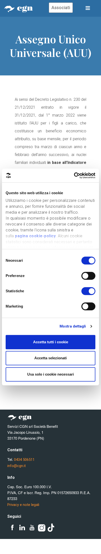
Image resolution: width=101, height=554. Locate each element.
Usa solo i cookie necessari (50, 374)
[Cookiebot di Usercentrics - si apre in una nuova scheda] (73, 175)
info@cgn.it (16, 466)
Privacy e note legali (23, 504)
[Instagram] (42, 528)
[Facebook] (12, 528)
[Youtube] (32, 528)
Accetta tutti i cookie (50, 342)
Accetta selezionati (50, 358)
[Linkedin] (22, 528)
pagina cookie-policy (35, 236)
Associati (60, 7)
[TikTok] (51, 528)
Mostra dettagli (73, 326)
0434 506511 (24, 459)
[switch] (88, 276)
